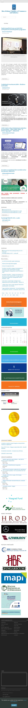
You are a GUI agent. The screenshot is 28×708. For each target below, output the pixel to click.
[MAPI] (14, 578)
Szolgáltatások (4, 631)
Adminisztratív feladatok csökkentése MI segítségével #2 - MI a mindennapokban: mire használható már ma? (13, 470)
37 (20, 293)
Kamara (2, 625)
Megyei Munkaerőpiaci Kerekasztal (7, 633)
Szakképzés (3, 630)
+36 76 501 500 (5, 694)
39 (2, 295)
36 (17, 293)
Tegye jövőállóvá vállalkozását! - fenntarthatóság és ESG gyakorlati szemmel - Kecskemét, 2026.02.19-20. (13, 289)
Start (3, 293)
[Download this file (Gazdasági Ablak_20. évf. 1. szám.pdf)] (14, 251)
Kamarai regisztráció (5, 627)
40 (5, 295)
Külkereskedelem (17, 627)
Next (14, 295)
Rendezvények (16, 630)
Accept (14, 705)
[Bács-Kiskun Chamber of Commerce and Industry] (14, 6)
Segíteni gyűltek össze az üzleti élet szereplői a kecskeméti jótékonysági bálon (13, 28)
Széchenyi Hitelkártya (18, 624)
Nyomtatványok (4, 635)
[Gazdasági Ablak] (14, 231)
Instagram (7, 20)
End (17, 295)
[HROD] (14, 519)
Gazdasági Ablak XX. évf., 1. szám (10, 218)
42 (10, 295)
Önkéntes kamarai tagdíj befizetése (14, 305)
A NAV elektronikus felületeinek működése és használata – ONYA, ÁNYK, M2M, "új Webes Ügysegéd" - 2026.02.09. (13, 129)
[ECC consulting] (14, 550)
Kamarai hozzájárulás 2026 (8, 266)
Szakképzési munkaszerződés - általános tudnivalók (13, 85)
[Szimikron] (14, 538)
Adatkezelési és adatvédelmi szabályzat (19, 634)
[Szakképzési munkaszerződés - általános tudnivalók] (14, 99)
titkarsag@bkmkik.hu (6, 696)
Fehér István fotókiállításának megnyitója (12, 465)
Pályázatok (16, 622)
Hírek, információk (4, 624)
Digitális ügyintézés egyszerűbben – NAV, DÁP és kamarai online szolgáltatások (12, 460)
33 (9, 293)
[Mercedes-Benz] (14, 529)
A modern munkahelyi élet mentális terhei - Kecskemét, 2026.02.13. (14, 170)
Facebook (3, 20)
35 (15, 293)
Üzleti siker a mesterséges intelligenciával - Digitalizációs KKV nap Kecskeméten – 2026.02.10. (13, 281)
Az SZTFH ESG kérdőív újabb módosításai (11, 261)
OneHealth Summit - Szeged (9, 486)
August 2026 (14, 331)
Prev (7, 293)
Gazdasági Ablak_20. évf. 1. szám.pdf (10, 253)
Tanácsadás (16, 625)
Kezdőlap (15, 631)
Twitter (5, 20)
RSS (10, 20)
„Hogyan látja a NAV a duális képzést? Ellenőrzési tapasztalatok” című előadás (13, 285)
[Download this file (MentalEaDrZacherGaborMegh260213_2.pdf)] (14, 210)
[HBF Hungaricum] (14, 563)
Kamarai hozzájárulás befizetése (14, 304)
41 (7, 295)
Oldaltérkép (3, 622)
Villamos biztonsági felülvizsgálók (9, 263)
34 (12, 293)
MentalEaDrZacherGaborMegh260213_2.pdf (11, 212)
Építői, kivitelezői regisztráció (6, 628)
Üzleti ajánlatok (17, 628)
